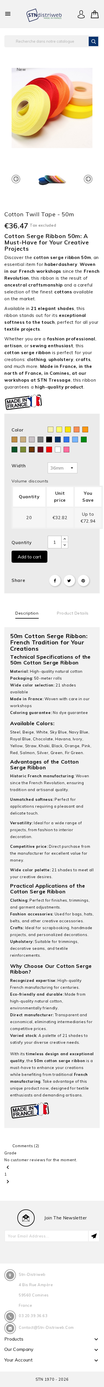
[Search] (93, 41)
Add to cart (29, 557)
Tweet (69, 580)
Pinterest (83, 580)
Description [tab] (26, 613)
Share (54, 580)
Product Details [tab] (72, 613)
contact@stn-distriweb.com (46, 1327)
